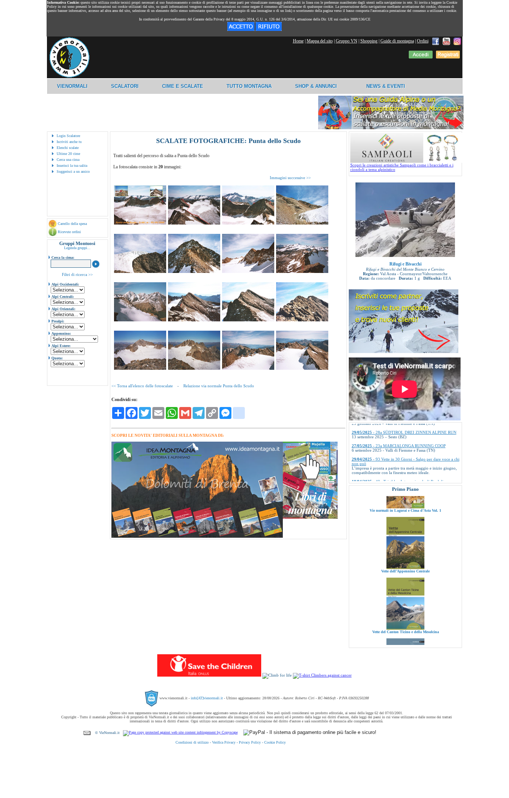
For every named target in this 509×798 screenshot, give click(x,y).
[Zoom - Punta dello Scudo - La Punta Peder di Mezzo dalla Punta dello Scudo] (194, 319)
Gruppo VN (346, 41)
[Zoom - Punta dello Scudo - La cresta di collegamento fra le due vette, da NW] (248, 223)
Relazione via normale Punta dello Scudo (218, 386)
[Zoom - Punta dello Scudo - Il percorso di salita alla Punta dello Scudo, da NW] (194, 223)
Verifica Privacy (223, 742)
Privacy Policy (250, 742)
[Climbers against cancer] (322, 675)
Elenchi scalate (68, 148)
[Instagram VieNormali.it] (457, 41)
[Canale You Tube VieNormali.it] (446, 41)
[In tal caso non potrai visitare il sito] (269, 29)
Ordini (423, 41)
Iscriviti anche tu (69, 142)
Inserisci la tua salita (72, 165)
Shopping (368, 41)
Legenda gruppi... (77, 248)
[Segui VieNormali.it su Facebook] (435, 41)
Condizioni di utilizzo (192, 742)
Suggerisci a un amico (73, 171)
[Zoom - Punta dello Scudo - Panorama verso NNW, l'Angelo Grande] (194, 368)
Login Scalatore (68, 136)
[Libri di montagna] (310, 517)
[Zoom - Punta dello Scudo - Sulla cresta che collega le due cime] (248, 319)
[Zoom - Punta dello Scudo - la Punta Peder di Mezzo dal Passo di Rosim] (248, 271)
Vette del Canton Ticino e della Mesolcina (405, 607)
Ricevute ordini (69, 232)
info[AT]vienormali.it (207, 698)
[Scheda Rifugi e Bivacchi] (405, 255)
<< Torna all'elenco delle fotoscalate (142, 386)
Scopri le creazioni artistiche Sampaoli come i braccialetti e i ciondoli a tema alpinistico (401, 167)
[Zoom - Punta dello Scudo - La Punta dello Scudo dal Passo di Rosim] (194, 271)
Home (298, 41)
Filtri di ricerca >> (77, 274)
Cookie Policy (275, 742)
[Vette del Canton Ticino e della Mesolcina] (405, 603)
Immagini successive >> (290, 177)
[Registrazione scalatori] (448, 57)
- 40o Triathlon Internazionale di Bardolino (400, 463)
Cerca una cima (68, 160)
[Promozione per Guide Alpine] (391, 128)
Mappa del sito (320, 41)
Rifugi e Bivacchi (405, 264)
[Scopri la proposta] (403, 351)
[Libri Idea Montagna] (197, 536)
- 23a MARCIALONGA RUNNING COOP (399, 428)
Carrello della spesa (72, 224)
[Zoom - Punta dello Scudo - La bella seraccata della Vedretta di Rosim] (140, 271)
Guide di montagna (397, 41)
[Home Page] (69, 76)
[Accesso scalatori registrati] (421, 57)
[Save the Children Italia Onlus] (209, 675)
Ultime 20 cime (68, 154)
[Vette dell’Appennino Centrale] (405, 542)
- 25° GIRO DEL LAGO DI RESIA (392, 477)
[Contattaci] (87, 733)
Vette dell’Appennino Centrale (405, 546)
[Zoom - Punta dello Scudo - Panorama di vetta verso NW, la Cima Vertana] (140, 368)
